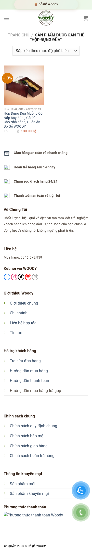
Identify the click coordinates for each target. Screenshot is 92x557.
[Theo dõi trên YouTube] (28, 277)
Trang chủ (18, 35)
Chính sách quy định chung (33, 426)
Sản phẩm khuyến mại (29, 493)
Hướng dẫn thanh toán (29, 380)
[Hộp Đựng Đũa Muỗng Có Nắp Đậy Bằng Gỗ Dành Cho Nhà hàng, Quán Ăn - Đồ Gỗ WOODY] (24, 85)
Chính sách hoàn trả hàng (32, 455)
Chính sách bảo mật (27, 436)
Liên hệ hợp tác (23, 323)
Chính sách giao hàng (29, 446)
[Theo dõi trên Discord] (35, 277)
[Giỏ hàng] (85, 18)
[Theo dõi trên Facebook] (7, 277)
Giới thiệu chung (24, 303)
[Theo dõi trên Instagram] (14, 277)
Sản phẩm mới (22, 483)
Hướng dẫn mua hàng (29, 371)
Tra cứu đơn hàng (25, 361)
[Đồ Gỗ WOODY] (46, 18)
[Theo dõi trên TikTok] (21, 277)
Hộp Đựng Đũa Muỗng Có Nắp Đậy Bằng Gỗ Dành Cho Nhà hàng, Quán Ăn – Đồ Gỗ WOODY (23, 119)
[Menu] (7, 18)
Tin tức (16, 332)
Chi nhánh (18, 313)
